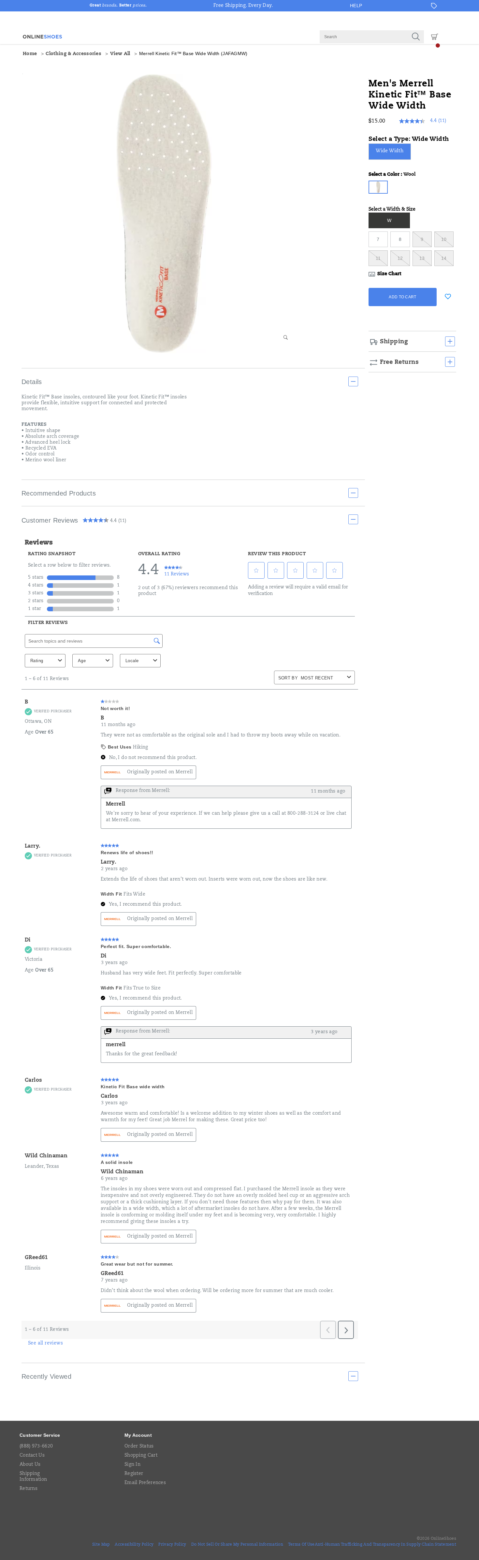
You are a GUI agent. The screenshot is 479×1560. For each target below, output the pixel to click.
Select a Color (392, 174)
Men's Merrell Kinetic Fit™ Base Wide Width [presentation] (410, 95)
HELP (356, 5)
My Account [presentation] (138, 1435)
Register (133, 1474)
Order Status (139, 1446)
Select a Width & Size (392, 209)
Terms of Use (301, 1545)
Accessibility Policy (134, 1545)
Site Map (101, 1545)
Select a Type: (409, 139)
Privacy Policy (172, 1545)
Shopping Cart (140, 1455)
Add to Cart (402, 297)
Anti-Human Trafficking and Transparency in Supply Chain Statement (386, 1545)
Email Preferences (145, 1483)
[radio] (391, 151)
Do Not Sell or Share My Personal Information (237, 1545)
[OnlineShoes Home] (42, 36)
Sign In (132, 1465)
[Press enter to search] (416, 36)
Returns (28, 1489)
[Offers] (434, 6)
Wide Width (389, 151)
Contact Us (32, 1455)
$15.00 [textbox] (377, 121)
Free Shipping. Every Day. (243, 6)
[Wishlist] (447, 296)
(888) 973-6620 (36, 1446)
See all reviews (45, 1343)
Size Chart (389, 274)
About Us (30, 1465)
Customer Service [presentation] (40, 1435)
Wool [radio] (378, 187)
